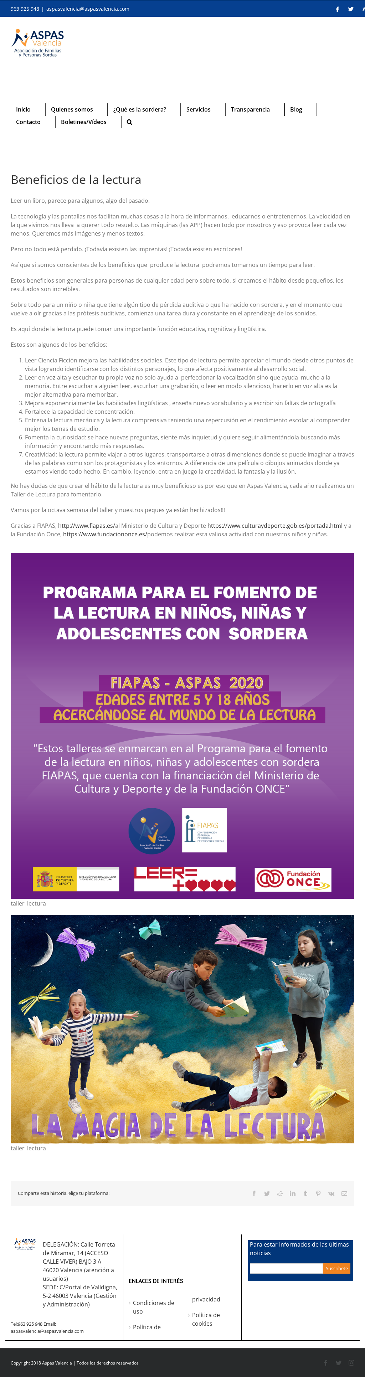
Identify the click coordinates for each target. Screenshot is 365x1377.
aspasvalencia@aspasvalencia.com (87, 8)
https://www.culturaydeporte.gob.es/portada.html (275, 526)
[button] (130, 122)
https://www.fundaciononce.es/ (105, 534)
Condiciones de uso (153, 1307)
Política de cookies (206, 1319)
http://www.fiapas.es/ (86, 526)
